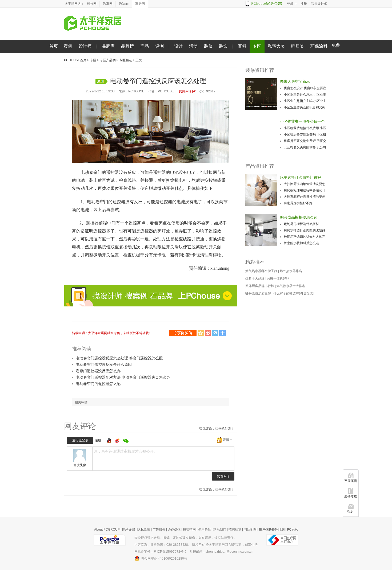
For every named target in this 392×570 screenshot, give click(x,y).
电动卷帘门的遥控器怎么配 (98, 384)
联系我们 (219, 529)
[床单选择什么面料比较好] (261, 190)
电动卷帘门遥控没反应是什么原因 (104, 364)
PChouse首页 (75, 60)
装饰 (223, 46)
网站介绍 (128, 529)
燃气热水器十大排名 (291, 286)
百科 (242, 46)
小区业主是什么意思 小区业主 (305, 94)
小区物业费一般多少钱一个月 (302, 122)
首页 (53, 46)
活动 (193, 46)
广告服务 (159, 529)
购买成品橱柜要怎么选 (298, 217)
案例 (68, 46)
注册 (98, 440)
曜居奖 (297, 46)
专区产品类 (108, 60)
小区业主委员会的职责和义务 (304, 107)
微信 (183, 333)
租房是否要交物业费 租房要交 (305, 141)
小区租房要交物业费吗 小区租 (305, 134)
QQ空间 (201, 333)
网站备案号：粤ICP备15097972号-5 (160, 551)
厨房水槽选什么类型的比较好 (304, 230)
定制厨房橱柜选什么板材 (301, 224)
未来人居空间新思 (295, 81)
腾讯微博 (215, 333)
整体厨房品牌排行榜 (259, 286)
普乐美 (308, 293)
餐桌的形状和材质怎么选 (301, 243)
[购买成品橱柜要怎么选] (261, 230)
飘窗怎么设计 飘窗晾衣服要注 (305, 88)
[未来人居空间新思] (261, 94)
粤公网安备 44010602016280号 (164, 558)
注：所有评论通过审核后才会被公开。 (125, 451)
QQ (110, 440)
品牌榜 (127, 46)
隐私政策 (143, 529)
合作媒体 (174, 529)
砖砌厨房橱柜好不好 (298, 203)
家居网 (140, 4)
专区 (257, 46)
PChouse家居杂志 (266, 4)
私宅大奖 (276, 46)
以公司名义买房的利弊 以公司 (305, 147)
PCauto (124, 4)
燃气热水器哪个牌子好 (261, 271)
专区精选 (125, 60)
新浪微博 (208, 333)
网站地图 (250, 529)
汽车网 (108, 4)
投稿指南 (189, 529)
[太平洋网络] (110, 540)
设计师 (85, 46)
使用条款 (204, 529)
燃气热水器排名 (291, 271)
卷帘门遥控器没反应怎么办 (98, 371)
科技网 (92, 4)
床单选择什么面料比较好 (300, 177)
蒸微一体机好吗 (278, 278)
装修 (208, 46)
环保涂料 (318, 46)
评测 (159, 46)
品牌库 (108, 46)
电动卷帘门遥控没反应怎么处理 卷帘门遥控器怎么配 (119, 358)
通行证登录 (80, 440)
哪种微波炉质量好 (258, 293)
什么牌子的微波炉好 (287, 293)
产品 (144, 46)
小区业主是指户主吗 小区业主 (305, 101)
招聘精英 (235, 529)
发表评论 (223, 476)
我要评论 (185, 91)
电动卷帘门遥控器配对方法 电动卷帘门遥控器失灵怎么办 (123, 377)
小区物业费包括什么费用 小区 (305, 128)
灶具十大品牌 (255, 278)
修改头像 (79, 465)
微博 (118, 440)
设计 (178, 46)
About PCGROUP (107, 529)
